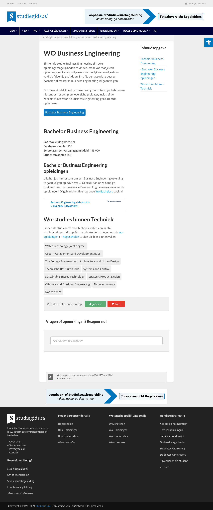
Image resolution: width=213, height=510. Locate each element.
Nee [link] (117, 304)
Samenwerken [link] (17, 445)
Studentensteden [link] (84, 30)
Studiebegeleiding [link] (17, 468)
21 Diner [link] (165, 467)
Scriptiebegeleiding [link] (18, 474)
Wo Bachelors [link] (104, 191)
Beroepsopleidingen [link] (171, 429)
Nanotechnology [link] (104, 284)
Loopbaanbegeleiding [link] (19, 487)
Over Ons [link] (14, 441)
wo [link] (58, 37)
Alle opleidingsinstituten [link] (173, 423)
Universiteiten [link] (117, 423)
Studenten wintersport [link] (173, 454)
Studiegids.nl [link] (43, 506)
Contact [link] (33, 3)
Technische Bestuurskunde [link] (62, 269)
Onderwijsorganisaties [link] (173, 442)
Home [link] (10, 3)
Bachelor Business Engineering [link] (64, 112)
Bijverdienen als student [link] (174, 460)
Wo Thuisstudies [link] (118, 436)
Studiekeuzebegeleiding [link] (20, 481)
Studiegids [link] (48, 37)
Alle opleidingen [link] (55, 30)
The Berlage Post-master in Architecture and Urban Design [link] (82, 261)
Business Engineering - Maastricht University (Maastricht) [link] (70, 204)
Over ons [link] (21, 3)
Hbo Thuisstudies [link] (68, 436)
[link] (208, 42)
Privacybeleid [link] (17, 448)
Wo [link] (35, 30)
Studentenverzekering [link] (172, 448)
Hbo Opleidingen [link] (68, 429)
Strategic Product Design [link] (104, 276)
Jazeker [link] (97, 304)
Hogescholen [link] (65, 423)
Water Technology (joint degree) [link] (65, 246)
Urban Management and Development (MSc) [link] (73, 253)
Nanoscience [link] (53, 292)
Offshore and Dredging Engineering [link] (67, 284)
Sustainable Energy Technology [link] (64, 276)
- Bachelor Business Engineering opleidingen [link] (152, 74)
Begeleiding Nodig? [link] (135, 30)
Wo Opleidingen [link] (118, 429)
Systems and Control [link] (96, 269)
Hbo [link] (24, 30)
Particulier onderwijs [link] (172, 436)
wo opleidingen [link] (71, 37)
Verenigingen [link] (108, 30)
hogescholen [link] (71, 237)
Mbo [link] (12, 30)
